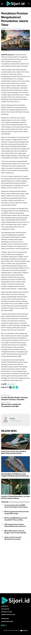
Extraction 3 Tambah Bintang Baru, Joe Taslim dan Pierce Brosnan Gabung (15, 497)
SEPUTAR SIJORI (5, 609)
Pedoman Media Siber (7, 621)
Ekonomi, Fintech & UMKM (8, 614)
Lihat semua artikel (15, 421)
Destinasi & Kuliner (6, 611)
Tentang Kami (5, 618)
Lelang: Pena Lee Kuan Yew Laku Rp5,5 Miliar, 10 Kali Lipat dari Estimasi (13, 452)
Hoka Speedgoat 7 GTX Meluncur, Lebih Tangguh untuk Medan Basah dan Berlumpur (15, 475)
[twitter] (17, 387)
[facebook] (10, 387)
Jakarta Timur (11, 384)
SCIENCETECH (4, 606)
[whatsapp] (13, 387)
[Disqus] (15, 570)
